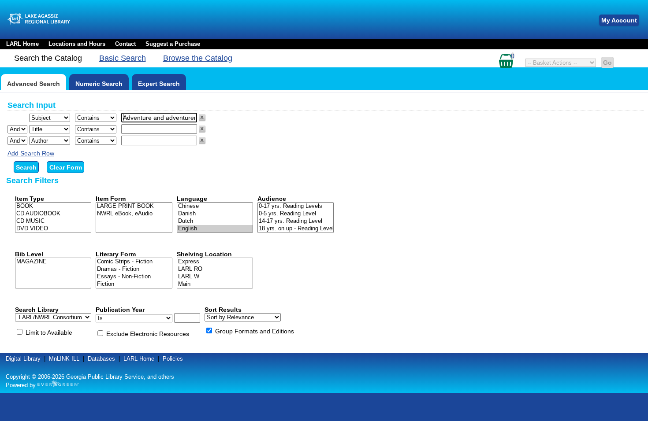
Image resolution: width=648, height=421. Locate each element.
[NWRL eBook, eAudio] (133, 214)
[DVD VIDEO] (53, 229)
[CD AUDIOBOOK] (53, 214)
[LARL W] (215, 277)
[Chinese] (215, 206)
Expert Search (159, 83)
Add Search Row (30, 153)
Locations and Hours (76, 44)
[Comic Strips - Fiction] (133, 262)
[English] (215, 229)
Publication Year (120, 309)
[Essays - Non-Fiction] (133, 277)
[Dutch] (215, 221)
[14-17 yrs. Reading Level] (295, 221)
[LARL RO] (215, 269)
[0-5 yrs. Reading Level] (295, 214)
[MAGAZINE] (53, 262)
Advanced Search (33, 83)
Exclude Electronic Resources (147, 333)
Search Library (37, 309)
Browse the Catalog (197, 58)
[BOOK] (53, 206)
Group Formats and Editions (254, 331)
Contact (125, 44)
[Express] (215, 262)
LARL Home (22, 44)
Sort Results (223, 309)
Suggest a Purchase (172, 44)
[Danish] (215, 214)
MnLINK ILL (64, 358)
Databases (101, 358)
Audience (271, 198)
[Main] (215, 284)
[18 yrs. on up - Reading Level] (295, 229)
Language (192, 198)
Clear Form (65, 167)
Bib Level (29, 254)
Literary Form (116, 254)
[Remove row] (202, 119)
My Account (619, 20)
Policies (173, 358)
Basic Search (122, 58)
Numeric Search (99, 83)
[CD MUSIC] (53, 221)
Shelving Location (204, 254)
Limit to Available (49, 332)
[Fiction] (133, 284)
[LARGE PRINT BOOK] (133, 206)
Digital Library (23, 358)
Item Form (111, 198)
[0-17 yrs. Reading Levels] (295, 206)
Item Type (29, 198)
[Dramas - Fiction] (133, 269)
